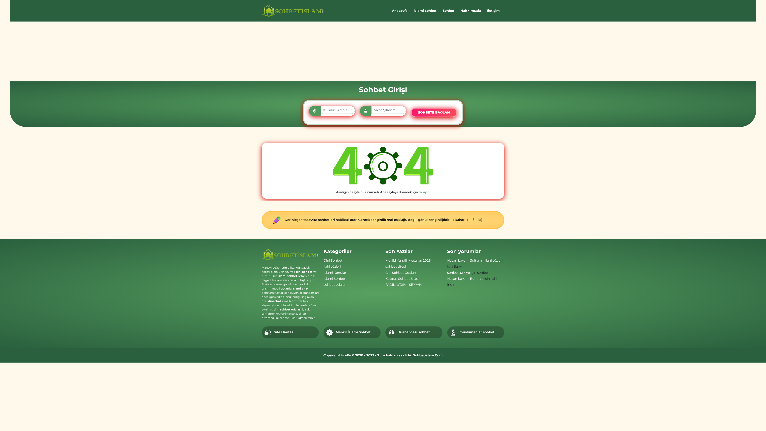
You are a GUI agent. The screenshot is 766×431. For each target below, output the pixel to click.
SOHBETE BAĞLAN (434, 112)
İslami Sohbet (334, 279)
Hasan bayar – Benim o (465, 279)
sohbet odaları (335, 285)
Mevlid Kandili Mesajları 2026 (408, 260)
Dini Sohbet (333, 260)
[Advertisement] (383, 51)
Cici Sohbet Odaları (400, 273)
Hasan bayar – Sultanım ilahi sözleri (474, 260)
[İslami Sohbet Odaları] (293, 10)
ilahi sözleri (332, 266)
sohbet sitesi (395, 266)
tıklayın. (424, 192)
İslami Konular (335, 273)
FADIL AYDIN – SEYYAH (403, 285)
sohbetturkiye (458, 273)
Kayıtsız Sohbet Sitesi (402, 279)
